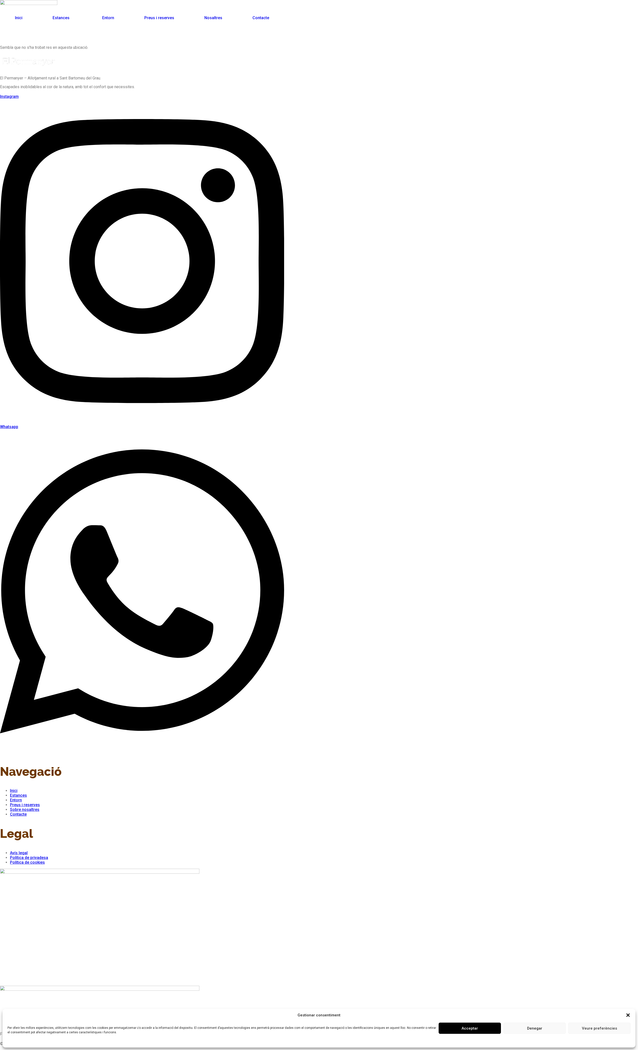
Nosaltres (213, 18)
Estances (61, 18)
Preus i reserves (159, 18)
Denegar (534, 1028)
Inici (18, 18)
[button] (628, 1015)
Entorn (108, 18)
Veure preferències (599, 1028)
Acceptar (470, 1028)
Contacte (260, 18)
